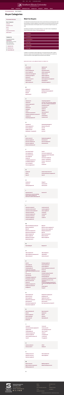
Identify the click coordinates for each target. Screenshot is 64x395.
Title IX (38, 389)
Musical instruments (45, 234)
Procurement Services (10, 11)
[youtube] (19, 390)
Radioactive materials (30, 299)
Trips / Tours (44, 331)
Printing (43, 271)
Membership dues (29, 239)
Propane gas (44, 286)
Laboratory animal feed (30, 209)
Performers (28, 273)
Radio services (28, 296)
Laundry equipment (29, 219)
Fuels (43, 162)
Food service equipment (46, 153)
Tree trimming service (46, 329)
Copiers (43, 108)
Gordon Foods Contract (46, 171)
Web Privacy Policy (52, 384)
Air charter (28, 68)
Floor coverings (29, 163)
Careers (38, 385)
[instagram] (15, 390)
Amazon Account (29, 78)
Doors (43, 127)
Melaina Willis (28, 45)
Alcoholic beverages (29, 75)
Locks (43, 215)
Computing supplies (45, 100)
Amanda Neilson (29, 39)
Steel (43, 314)
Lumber (43, 217)
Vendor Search (8, 32)
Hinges (43, 182)
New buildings (28, 245)
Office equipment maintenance (31, 254)
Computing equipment (30, 117)
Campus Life (34, 8)
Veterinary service (29, 355)
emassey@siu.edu (41, 30)
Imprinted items (29, 192)
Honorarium (44, 183)
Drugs (43, 129)
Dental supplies (29, 127)
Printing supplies (45, 276)
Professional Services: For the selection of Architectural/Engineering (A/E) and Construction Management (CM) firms (49, 282)
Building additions (45, 89)
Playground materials (30, 285)
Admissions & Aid (25, 8)
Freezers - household (46, 159)
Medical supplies (29, 235)
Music (43, 232)
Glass (27, 175)
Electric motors (28, 138)
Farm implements (29, 154)
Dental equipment (29, 126)
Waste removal (28, 363)
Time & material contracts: (31, 336)
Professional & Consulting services (48, 278)
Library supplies (45, 210)
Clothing (27, 109)
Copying (43, 113)
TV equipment (44, 334)
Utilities (43, 346)
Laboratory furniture (29, 215)
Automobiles (44, 80)
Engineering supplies (46, 138)
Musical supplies (45, 237)
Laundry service (45, 207)
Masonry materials (29, 227)
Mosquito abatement (46, 230)
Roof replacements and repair (47, 303)
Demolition (28, 124)
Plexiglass (28, 287)
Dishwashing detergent (46, 124)
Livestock (43, 214)
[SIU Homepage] (32, 5)
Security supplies (29, 314)
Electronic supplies (29, 143)
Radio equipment (29, 294)
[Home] (8, 388)
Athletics (46, 8)
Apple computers (29, 82)
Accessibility (51, 389)
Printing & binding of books (47, 273)
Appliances (44, 67)
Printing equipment (45, 274)
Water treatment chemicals (31, 365)
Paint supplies (28, 264)
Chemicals (28, 107)
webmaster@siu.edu (20, 388)
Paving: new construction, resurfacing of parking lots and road (32, 270)
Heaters (27, 183)
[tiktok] (17, 390)
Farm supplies (28, 156)
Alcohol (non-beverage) (30, 73)
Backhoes (27, 89)
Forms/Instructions (9, 25)
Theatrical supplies (29, 334)
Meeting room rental (29, 237)
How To (7, 27)
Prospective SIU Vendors (10, 30)
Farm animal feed (29, 151)
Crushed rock (44, 117)
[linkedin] (21, 390)
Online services (45, 256)
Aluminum (27, 77)
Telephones (28, 329)
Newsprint (44, 245)
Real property (28, 301)
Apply (24, 1)
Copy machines (45, 112)
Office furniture (28, 256)
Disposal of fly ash (45, 126)
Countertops (44, 115)
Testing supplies (29, 331)
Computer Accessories (30, 112)
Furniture (43, 164)
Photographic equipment (30, 277)
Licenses (43, 212)
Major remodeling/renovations (31, 225)
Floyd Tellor (28, 42)
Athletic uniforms (45, 77)
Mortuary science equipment (47, 227)
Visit (27, 1)
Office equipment (29, 252)
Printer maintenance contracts (48, 268)
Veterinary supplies (29, 357)
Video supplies (44, 355)
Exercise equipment (45, 141)
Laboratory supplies (29, 217)
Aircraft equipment (29, 70)
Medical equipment (29, 234)
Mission (38, 384)
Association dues (45, 70)
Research (40, 8)
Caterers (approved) (29, 104)
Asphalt (43, 68)
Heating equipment (29, 185)
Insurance (44, 192)
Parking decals (28, 266)
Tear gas (27, 326)
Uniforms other (28, 346)
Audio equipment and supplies (47, 78)
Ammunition (28, 80)
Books (27, 92)
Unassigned (28, 33)
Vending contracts (29, 353)
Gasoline (27, 171)
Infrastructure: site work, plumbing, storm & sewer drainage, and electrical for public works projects (32, 195)
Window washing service (46, 365)
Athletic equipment (45, 72)
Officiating (44, 254)
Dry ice (43, 131)
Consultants (44, 107)
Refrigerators (44, 296)
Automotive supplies (46, 82)
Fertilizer (27, 158)
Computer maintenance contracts (32, 114)
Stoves (43, 316)
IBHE (49, 385)
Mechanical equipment (30, 230)
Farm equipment (29, 153)
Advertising (28, 67)
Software (27, 319)
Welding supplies (45, 363)
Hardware (27, 182)
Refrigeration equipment (46, 294)
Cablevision (28, 100)
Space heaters (44, 311)
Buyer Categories (18, 11)
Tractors (43, 326)
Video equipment (45, 353)
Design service (28, 129)
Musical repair (44, 235)
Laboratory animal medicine (31, 210)
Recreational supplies (30, 304)
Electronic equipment (30, 141)
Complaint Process (52, 387)
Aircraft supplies (29, 72)
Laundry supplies (45, 209)
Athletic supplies (45, 75)
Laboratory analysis (29, 207)
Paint (27, 263)
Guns (43, 175)
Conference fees (45, 105)
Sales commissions (29, 311)
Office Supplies (44, 252)
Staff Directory (9, 40)
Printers (43, 269)
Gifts (26, 173)
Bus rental (44, 92)
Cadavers (27, 102)
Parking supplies (29, 268)
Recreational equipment (30, 303)
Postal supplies (45, 266)
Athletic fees (44, 73)
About (12, 8)
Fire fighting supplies (30, 161)
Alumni (51, 8)
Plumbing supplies (45, 263)
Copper (43, 110)
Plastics (27, 282)
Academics (18, 8)
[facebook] (13, 390)
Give (30, 1)
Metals (43, 225)
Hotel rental (44, 185)
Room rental (44, 301)
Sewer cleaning (29, 316)
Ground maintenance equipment (48, 173)
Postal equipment (45, 264)
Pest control (28, 275)
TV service (44, 336)
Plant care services (29, 280)
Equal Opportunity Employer (41, 387)
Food (43, 151)
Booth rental (28, 94)
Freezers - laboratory (46, 161)
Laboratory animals (29, 212)
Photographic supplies (30, 278)
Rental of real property (46, 299)
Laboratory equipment (30, 214)
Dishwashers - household (30, 131)
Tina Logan (28, 48)
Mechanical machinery (30, 232)
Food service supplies (46, 157)
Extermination (44, 143)
